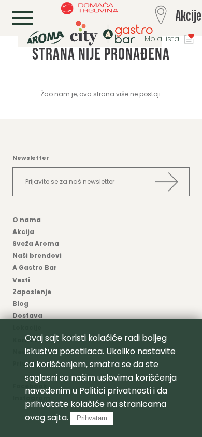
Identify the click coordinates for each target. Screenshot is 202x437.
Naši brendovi (37, 255)
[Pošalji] (166, 181)
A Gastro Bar (34, 267)
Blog (20, 303)
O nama (26, 219)
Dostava (27, 315)
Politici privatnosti (115, 391)
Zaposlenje (31, 291)
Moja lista (162, 39)
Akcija (23, 231)
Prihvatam (92, 418)
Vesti (21, 279)
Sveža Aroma (35, 243)
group (90, 33)
